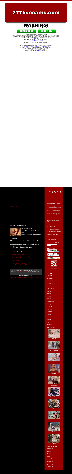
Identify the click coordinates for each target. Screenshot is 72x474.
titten (47, 209)
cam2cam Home (13, 206)
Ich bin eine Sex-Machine (17, 261)
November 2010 (50, 466)
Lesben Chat (49, 294)
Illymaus (54, 443)
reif (57, 209)
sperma (57, 211)
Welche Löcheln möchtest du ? (18, 254)
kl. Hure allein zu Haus (16, 260)
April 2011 (49, 458)
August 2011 (49, 451)
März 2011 (49, 459)
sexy (60, 209)
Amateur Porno (50, 472)
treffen (55, 203)
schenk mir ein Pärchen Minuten (52, 234)
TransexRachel (54, 396)
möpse (53, 207)
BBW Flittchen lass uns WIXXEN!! (53, 242)
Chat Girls (49, 291)
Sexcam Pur (49, 319)
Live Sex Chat (49, 299)
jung (55, 206)
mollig (53, 206)
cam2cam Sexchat (50, 286)
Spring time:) (54, 373)
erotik (52, 213)
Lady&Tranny (54, 385)
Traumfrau (56, 207)
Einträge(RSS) (16, 472)
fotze (52, 203)
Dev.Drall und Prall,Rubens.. (52, 239)
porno (59, 206)
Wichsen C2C (49, 324)
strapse (51, 206)
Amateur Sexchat (50, 280)
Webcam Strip (49, 322)
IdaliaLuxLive (54, 361)
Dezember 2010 (50, 464)
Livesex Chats (49, 306)
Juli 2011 (48, 453)
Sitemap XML (32, 472)
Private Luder (49, 311)
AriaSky (54, 431)
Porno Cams (49, 309)
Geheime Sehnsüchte (18, 226)
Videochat (56, 210)
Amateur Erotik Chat (50, 276)
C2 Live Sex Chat (50, 283)
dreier (48, 214)
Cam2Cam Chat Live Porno (54, 192)
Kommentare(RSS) (25, 472)
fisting (57, 206)
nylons (58, 203)
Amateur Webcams (50, 281)
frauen (60, 214)
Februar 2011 (49, 461)
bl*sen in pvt (49, 237)
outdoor (59, 207)
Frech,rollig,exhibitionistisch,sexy (19, 263)
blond (57, 214)
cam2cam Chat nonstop (51, 285)
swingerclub (48, 213)
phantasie (48, 207)
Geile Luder (49, 293)
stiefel (51, 207)
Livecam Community (50, 303)
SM (49, 214)
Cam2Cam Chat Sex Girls (22, 271)
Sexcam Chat (49, 317)
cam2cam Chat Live (42, 472)
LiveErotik (54, 408)
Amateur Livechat (50, 278)
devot (55, 211)
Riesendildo (49, 314)
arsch (55, 214)
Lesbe (59, 210)
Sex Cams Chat (50, 316)
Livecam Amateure (50, 301)
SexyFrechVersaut (54, 350)
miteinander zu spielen (51, 236)
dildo (50, 210)
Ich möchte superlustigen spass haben (20, 264)
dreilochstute (49, 211)
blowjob (52, 211)
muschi (54, 204)
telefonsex (53, 210)
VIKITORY (54, 338)
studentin (59, 213)
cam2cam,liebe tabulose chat (52, 232)
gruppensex (52, 214)
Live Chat (49, 296)
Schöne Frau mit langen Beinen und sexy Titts (32, 222)
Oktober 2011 (49, 448)
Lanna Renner (54, 420)
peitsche (48, 210)
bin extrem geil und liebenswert (17, 222)
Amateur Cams (49, 275)
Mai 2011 (48, 456)
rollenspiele (55, 213)
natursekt (48, 206)
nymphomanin (49, 203)
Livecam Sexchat (50, 304)
